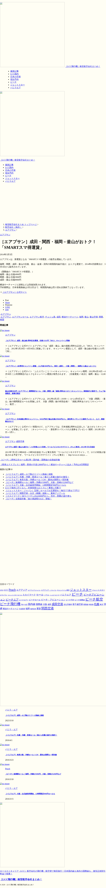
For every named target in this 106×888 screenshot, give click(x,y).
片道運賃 (22, 609)
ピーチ (8, 176)
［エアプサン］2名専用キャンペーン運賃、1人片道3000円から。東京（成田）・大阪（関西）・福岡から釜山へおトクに (50, 366)
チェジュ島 (50, 317)
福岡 (81, 317)
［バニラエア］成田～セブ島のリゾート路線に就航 (29, 474)
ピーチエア (12, 599)
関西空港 (47, 608)
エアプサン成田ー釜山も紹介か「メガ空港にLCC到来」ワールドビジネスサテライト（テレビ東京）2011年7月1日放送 (50, 447)
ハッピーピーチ (55, 595)
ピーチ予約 (70, 600)
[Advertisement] (53, 203)
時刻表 (91, 604)
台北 (25, 604)
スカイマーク (29, 594)
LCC (6, 590)
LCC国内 (9, 167)
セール (40, 594)
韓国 (2, 319)
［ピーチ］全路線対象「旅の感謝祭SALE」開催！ (28, 499)
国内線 (31, 604)
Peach (12, 589)
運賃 (38, 608)
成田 (58, 317)
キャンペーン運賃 (63, 590)
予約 (22, 604)
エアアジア (21, 590)
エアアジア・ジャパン (49, 590)
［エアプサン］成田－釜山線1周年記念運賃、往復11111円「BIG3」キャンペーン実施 (37, 340)
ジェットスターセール (15, 595)
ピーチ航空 (94, 599)
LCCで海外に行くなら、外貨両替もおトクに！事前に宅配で (33, 488)
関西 (101, 317)
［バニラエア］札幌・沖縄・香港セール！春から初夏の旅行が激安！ (37, 477)
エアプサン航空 (37, 317)
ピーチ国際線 (80, 600)
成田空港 (57, 604)
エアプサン (6, 314)
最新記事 (9, 165)
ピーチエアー (23, 600)
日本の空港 (10, 170)
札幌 (96, 604)
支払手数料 (68, 604)
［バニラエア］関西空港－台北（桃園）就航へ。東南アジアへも (35, 493)
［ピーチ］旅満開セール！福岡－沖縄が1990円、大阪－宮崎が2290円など (39, 482)
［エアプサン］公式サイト (14, 292)
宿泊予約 (9, 173)
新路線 (85, 604)
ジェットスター (12, 178)
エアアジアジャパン (34, 590)
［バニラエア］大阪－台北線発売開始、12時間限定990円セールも (35, 485)
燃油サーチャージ (70, 317)
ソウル (46, 595)
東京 (101, 604)
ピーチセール (35, 600)
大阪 (45, 604)
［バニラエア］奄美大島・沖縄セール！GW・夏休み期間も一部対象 (37, 480)
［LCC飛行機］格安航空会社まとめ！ (82, 66)
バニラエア (10, 181)
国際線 (39, 604)
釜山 (86, 317)
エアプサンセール (20, 317)
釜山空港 (94, 317)
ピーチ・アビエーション (53, 599)
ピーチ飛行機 (10, 604)
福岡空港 (33, 609)
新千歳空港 (78, 604)
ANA (1, 590)
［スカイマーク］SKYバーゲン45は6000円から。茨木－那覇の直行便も (38, 496)
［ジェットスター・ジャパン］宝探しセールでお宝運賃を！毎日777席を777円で (42, 490)
